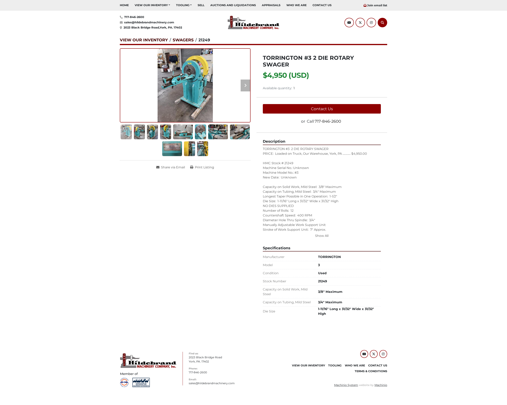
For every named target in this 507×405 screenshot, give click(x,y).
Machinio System (346, 385)
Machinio (381, 385)
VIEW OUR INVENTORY (151, 5)
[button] (152, 5)
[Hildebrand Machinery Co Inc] (148, 360)
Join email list (377, 5)
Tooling (183, 5)
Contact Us (322, 108)
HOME (124, 5)
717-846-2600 (134, 17)
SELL (201, 5)
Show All (322, 236)
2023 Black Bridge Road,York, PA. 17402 (153, 27)
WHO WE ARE (296, 5)
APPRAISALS (271, 5)
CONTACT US (322, 5)
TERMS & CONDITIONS (371, 371)
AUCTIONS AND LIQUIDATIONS (233, 5)
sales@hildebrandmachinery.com (149, 22)
